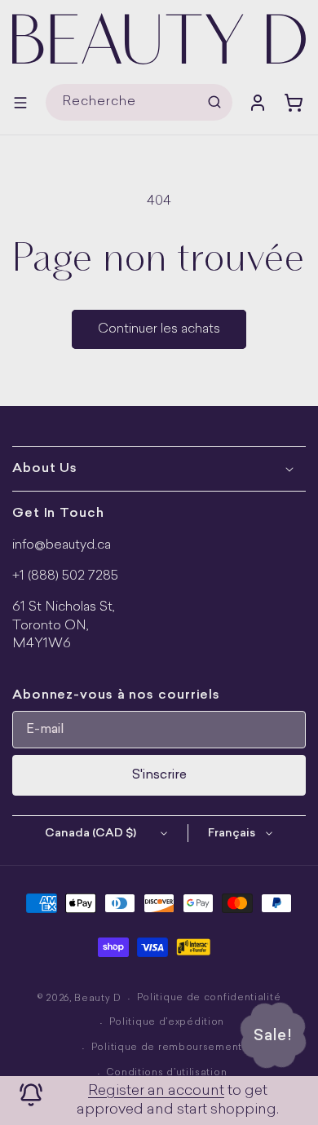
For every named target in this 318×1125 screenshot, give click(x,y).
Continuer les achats (159, 329)
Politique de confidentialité (209, 998)
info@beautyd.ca (61, 545)
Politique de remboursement (166, 1047)
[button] (20, 103)
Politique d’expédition (166, 1022)
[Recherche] (214, 102)
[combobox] (139, 102)
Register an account (156, 1091)
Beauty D (97, 999)
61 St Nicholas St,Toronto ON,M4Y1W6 (63, 626)
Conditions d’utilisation (166, 1073)
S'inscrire (159, 775)
